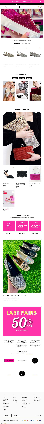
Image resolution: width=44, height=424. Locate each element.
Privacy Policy (5, 404)
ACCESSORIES (24, 404)
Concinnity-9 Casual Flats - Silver (34, 65)
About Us (4, 397)
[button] (3, 7)
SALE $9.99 (15, 78)
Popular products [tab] (26, 43)
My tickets (15, 400)
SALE (23, 406)
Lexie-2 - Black (6, 183)
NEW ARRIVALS (24, 399)
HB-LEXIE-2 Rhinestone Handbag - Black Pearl (20, 184)
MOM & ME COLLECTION (26, 403)
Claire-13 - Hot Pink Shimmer (8, 207)
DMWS (14, 420)
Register (14, 397)
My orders (15, 399)
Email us (15, 415)
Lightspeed (4, 423)
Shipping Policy (5, 399)
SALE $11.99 (21, 78)
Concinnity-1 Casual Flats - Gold (8, 65)
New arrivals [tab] (17, 43)
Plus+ (17, 420)
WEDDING (23, 400)
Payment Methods (6, 403)
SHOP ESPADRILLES (6, 301)
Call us (6, 415)
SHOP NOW (38, 23)
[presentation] (3, 54)
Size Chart (4, 407)
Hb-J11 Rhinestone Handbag (34, 183)
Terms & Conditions (6, 406)
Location (4, 409)
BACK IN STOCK (24, 397)
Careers (4, 410)
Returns (4, 400)
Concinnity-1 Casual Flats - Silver (21, 65)
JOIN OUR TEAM (24, 407)
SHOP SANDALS (15, 301)
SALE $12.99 (29, 78)
